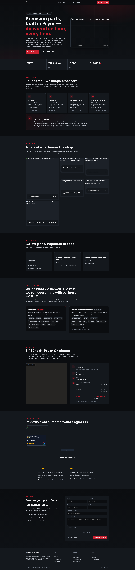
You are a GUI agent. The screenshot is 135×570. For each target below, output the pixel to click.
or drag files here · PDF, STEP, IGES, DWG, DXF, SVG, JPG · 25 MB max (87, 531)
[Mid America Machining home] (32, 2)
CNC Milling (75, 555)
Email (68, 504)
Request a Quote (102, 2)
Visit (73, 2)
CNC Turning (76, 557)
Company (90, 498)
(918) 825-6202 (80, 374)
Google (94, 557)
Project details (72, 516)
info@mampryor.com (81, 379)
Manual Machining (77, 559)
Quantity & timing (72, 510)
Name (68, 498)
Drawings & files (72, 527)
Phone (89, 504)
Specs (69, 2)
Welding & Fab (76, 561)
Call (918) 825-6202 (48, 51)
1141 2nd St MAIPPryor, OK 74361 (57, 555)
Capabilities (58, 2)
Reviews (78, 2)
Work (64, 2)
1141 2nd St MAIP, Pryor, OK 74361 (85, 367)
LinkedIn (94, 555)
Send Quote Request (100, 537)
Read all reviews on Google (66, 457)
